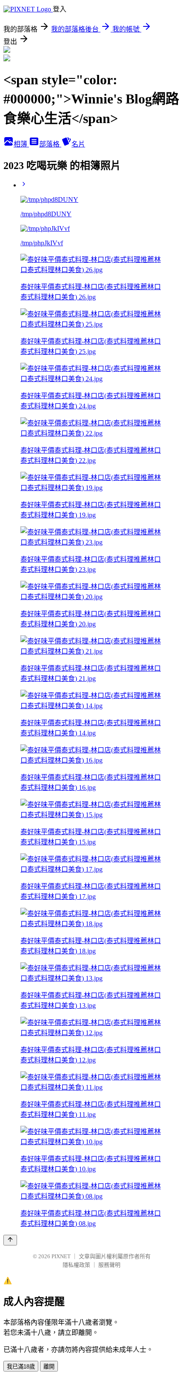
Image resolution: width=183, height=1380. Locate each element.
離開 (48, 1366)
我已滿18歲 (21, 1366)
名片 (78, 144)
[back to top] (10, 1240)
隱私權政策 (76, 1265)
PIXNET (61, 1256)
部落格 (50, 144)
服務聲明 (109, 1265)
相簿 (21, 144)
